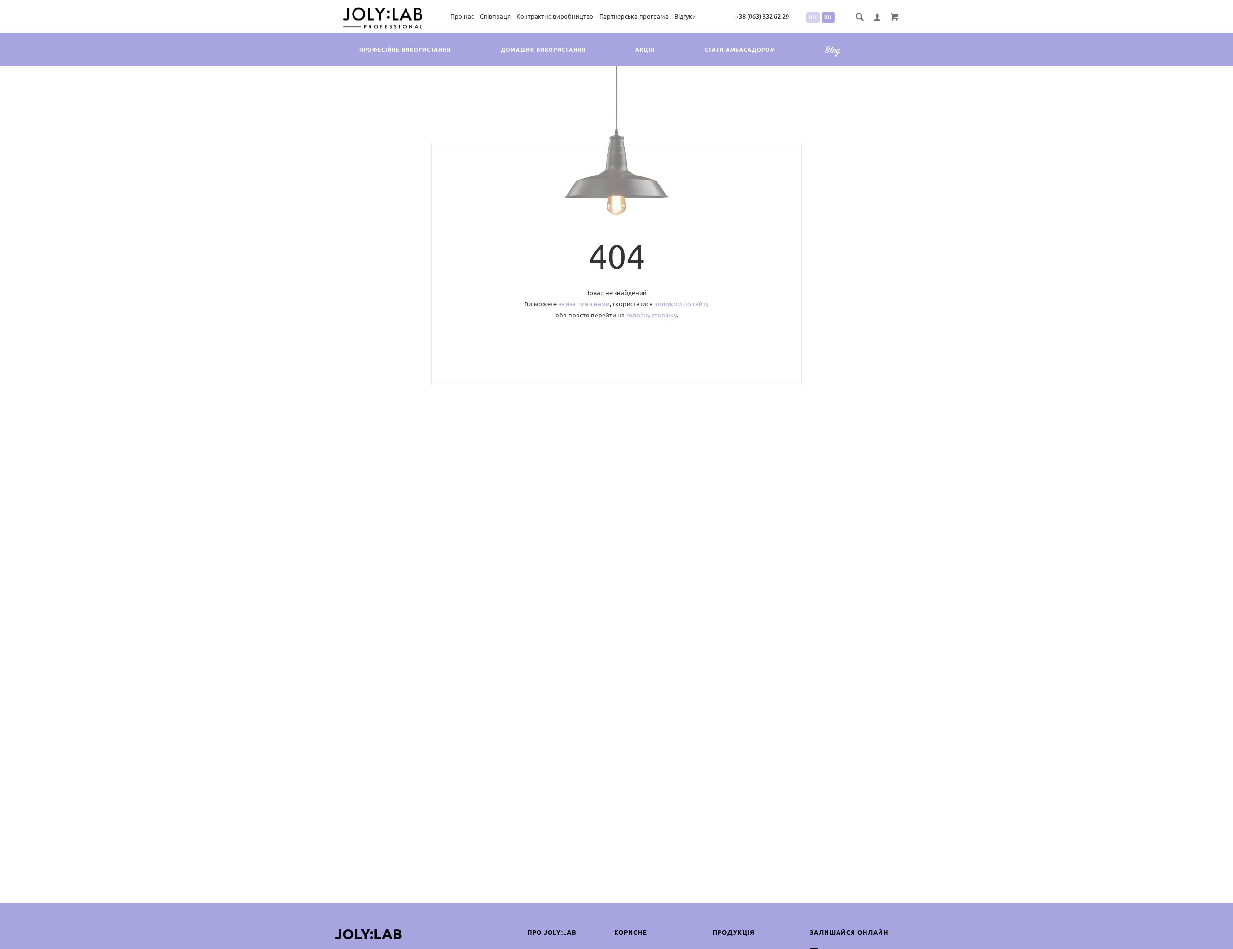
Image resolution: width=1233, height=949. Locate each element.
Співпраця (495, 16)
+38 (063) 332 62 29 (762, 16)
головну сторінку (651, 315)
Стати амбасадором (740, 50)
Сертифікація (836, 56)
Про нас (462, 16)
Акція (645, 50)
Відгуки (685, 16)
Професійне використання (405, 50)
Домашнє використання (543, 50)
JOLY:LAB (368, 934)
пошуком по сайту (681, 304)
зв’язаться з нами (584, 304)
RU (828, 17)
